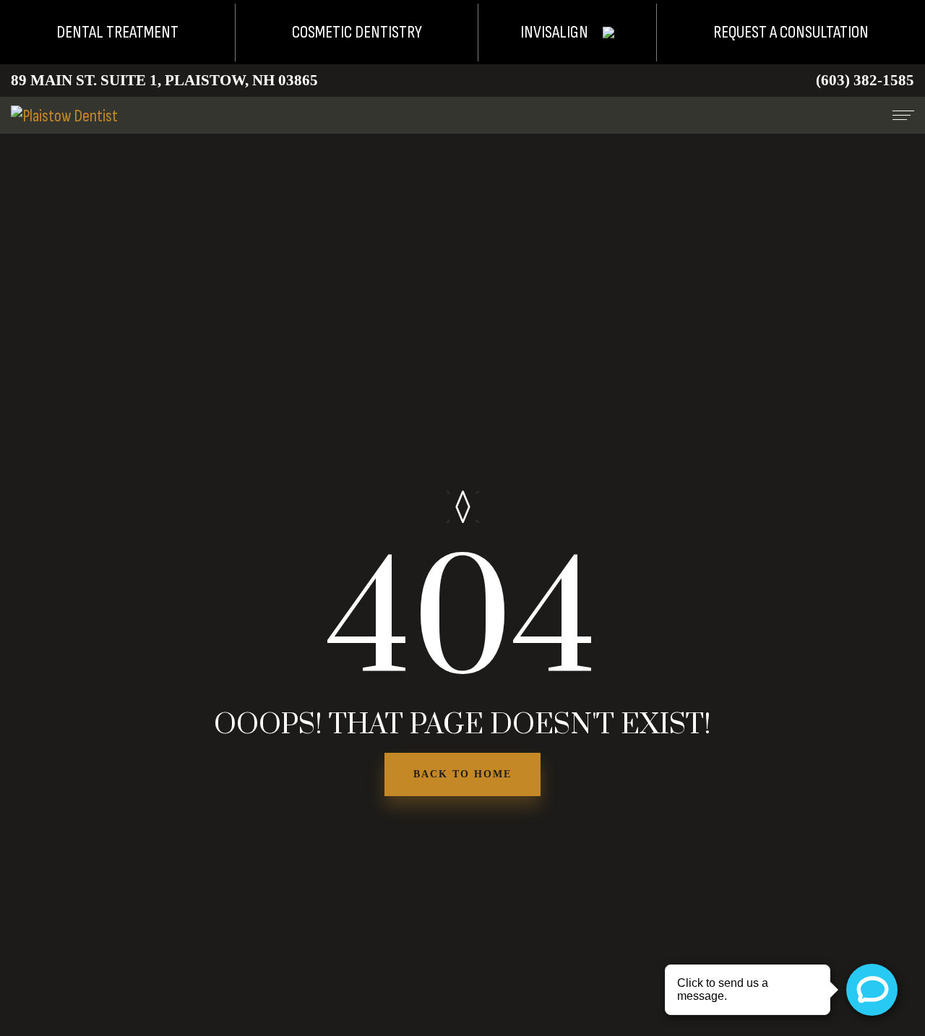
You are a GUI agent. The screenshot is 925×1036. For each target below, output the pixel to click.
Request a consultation (791, 32)
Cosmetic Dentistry (357, 32)
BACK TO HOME (462, 774)
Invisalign (554, 32)
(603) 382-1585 (865, 80)
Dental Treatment (117, 32)
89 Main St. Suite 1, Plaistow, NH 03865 (164, 80)
